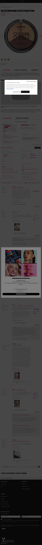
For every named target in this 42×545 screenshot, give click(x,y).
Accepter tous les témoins (25, 91)
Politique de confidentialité (10, 88)
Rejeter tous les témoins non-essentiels (32, 81)
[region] (21, 87)
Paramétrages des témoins (16, 91)
